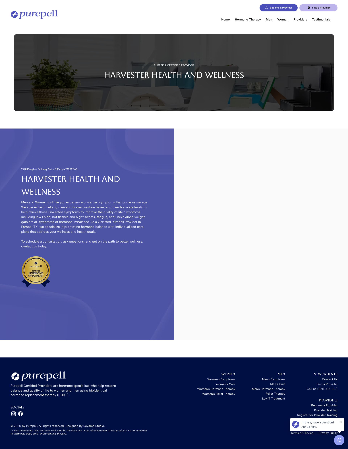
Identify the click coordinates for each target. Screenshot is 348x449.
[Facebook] (20, 414)
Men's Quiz (277, 384)
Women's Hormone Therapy (216, 389)
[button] (248, 19)
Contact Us (329, 379)
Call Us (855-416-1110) (322, 389)
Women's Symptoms (221, 379)
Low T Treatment (273, 398)
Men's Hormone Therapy (268, 389)
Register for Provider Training (317, 415)
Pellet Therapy (275, 393)
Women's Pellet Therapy (218, 394)
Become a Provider (324, 405)
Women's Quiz (225, 384)
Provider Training (325, 410)
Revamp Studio (93, 426)
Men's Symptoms (273, 379)
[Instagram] (14, 414)
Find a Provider (327, 384)
